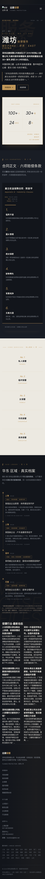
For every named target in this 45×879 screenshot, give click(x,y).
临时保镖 (5, 785)
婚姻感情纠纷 (6, 793)
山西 (12, 855)
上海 (3, 849)
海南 (30, 852)
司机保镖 (5, 775)
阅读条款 (23, 87)
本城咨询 (9, 87)
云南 (26, 855)
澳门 (35, 849)
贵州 (35, 852)
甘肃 (21, 855)
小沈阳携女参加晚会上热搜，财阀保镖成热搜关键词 (11, 630)
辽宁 (3, 858)
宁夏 (30, 855)
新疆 (22, 858)
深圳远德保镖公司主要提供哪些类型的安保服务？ (11, 671)
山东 (33, 858)
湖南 (39, 855)
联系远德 (5, 807)
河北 (39, 852)
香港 (30, 849)
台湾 (39, 849)
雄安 (26, 849)
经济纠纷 (5, 789)
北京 (8, 849)
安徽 (17, 852)
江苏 (12, 852)
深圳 (21, 849)
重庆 (17, 849)
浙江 (8, 852)
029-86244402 (7, 834)
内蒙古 (28, 858)
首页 (3, 31)
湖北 (26, 852)
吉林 (12, 858)
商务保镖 (5, 778)
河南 (8, 858)
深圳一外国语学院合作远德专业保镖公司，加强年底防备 (33, 630)
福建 (21, 852)
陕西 (8, 855)
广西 (35, 855)
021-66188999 (7, 828)
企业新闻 (5, 811)
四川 (17, 855)
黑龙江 (18, 858)
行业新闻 (5, 814)
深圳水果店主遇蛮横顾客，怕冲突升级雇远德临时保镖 (33, 671)
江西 (3, 855)
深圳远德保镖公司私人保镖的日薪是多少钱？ (11, 712)
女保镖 (4, 782)
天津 (12, 849)
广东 (3, 852)
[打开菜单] (41, 9)
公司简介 (5, 804)
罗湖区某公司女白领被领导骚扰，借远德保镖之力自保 (33, 712)
